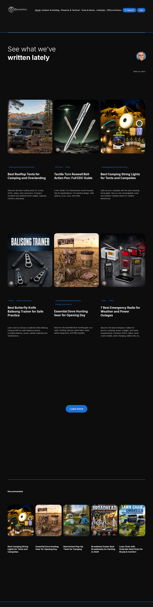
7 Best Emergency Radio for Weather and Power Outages (120, 311)
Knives (11, 301)
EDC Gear (59, 167)
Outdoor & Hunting (50, 10)
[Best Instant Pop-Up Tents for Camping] (76, 520)
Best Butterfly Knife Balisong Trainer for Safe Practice (25, 311)
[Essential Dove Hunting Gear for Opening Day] (76, 260)
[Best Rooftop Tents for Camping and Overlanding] (30, 126)
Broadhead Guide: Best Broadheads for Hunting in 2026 (103, 549)
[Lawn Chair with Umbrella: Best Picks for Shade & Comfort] (132, 520)
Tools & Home (88, 10)
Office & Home (114, 10)
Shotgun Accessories (63, 304)
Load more (76, 408)
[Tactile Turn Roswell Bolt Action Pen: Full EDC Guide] (76, 126)
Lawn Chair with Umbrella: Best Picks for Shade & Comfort (131, 549)
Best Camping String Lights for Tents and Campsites (18, 549)
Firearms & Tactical (70, 10)
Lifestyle (100, 10)
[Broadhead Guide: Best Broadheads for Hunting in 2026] (104, 520)
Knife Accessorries (24, 301)
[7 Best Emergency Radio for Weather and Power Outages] (123, 260)
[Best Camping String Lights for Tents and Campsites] (123, 126)
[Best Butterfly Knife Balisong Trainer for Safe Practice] (30, 260)
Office (67, 167)
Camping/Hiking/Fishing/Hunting (21, 167)
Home (38, 10)
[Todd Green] (141, 56)
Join (141, 10)
